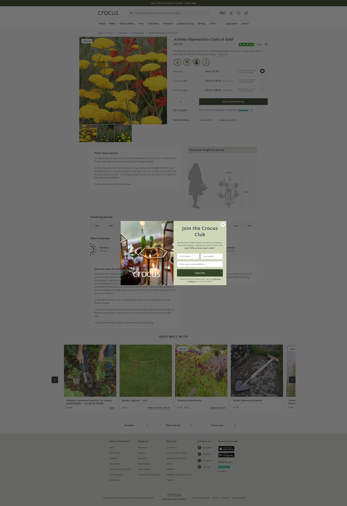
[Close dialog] (223, 224)
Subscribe (200, 272)
